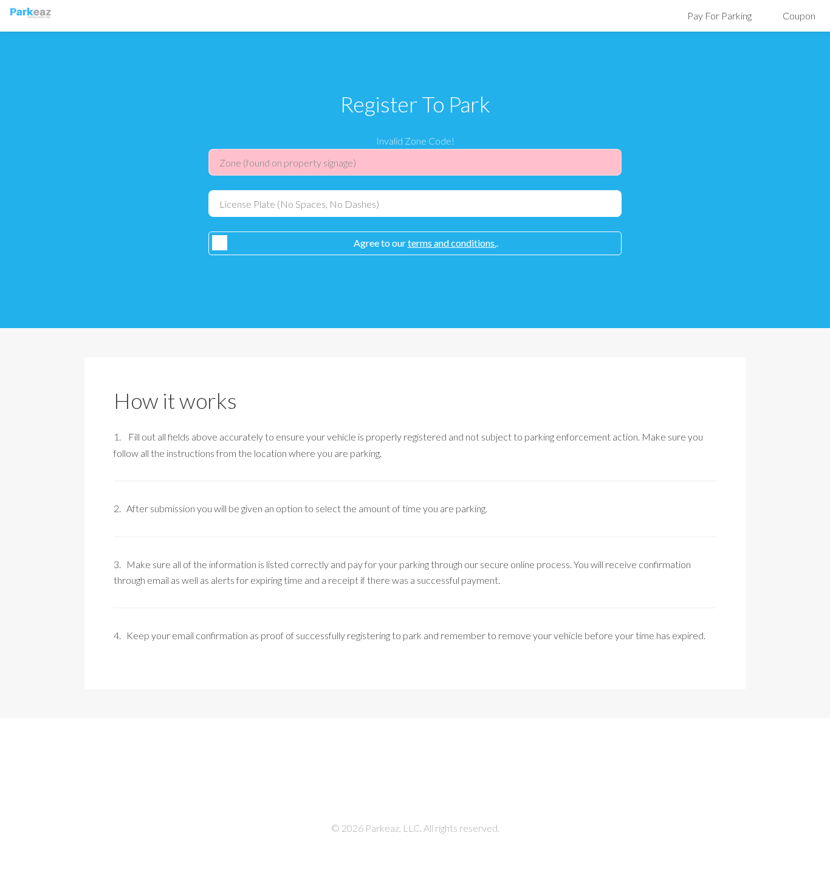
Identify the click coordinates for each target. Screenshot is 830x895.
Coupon (799, 15)
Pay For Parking (719, 15)
